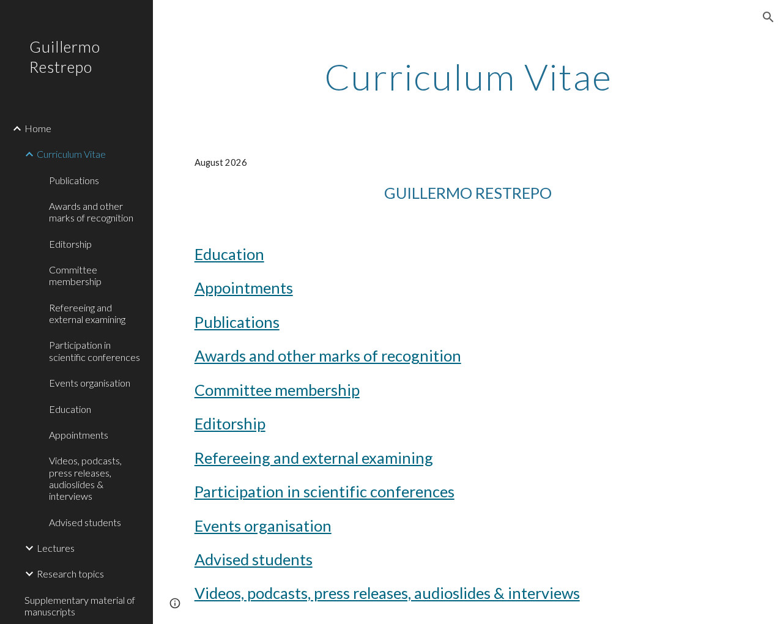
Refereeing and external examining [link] (87, 313)
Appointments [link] (78, 434)
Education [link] (70, 409)
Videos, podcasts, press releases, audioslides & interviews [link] (85, 478)
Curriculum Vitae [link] (71, 154)
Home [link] (37, 128)
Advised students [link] (85, 522)
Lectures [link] (56, 548)
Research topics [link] (70, 573)
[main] (468, 76)
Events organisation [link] (89, 382)
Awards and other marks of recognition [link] (91, 211)
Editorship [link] (70, 244)
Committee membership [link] (75, 275)
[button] (768, 17)
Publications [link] (74, 180)
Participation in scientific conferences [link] (94, 350)
